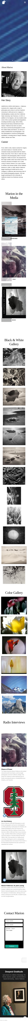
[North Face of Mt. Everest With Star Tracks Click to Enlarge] (14, 685)
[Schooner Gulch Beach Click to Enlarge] (14, 397)
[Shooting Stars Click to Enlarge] (14, 605)
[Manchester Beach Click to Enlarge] (14, 575)
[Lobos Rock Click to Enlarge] (14, 535)
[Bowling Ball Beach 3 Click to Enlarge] (14, 456)
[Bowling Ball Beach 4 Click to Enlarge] (14, 555)
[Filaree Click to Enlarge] (14, 515)
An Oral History (6, 821)
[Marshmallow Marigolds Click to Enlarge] (14, 625)
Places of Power (6, 769)
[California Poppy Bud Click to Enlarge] (14, 665)
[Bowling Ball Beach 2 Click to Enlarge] (14, 436)
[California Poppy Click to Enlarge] (14, 645)
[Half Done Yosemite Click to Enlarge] (14, 704)
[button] (25, 2)
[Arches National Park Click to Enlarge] (14, 357)
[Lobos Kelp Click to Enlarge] (14, 476)
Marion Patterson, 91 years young (12, 885)
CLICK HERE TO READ (14, 215)
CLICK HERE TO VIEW (14, 256)
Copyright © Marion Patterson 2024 (10, 1018)
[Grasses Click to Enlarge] (14, 496)
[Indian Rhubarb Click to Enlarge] (14, 377)
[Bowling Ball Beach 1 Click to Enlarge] (14, 416)
